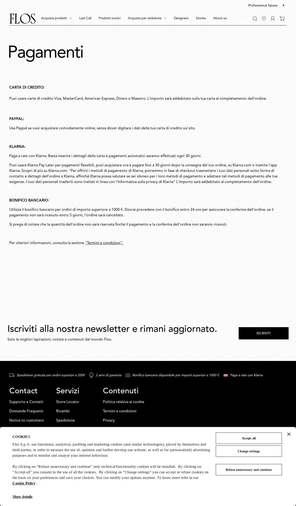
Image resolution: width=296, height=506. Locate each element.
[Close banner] (288, 434)
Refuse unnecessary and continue (249, 470)
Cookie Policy (24, 483)
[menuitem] (56, 18)
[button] (266, 5)
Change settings (249, 451)
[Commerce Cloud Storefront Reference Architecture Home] (22, 19)
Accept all (249, 438)
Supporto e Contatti (26, 402)
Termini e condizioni (119, 411)
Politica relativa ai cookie (123, 402)
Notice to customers (26, 420)
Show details (22, 497)
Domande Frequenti (26, 411)
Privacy (109, 420)
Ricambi (63, 411)
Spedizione (65, 420)
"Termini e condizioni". (104, 243)
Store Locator (67, 402)
